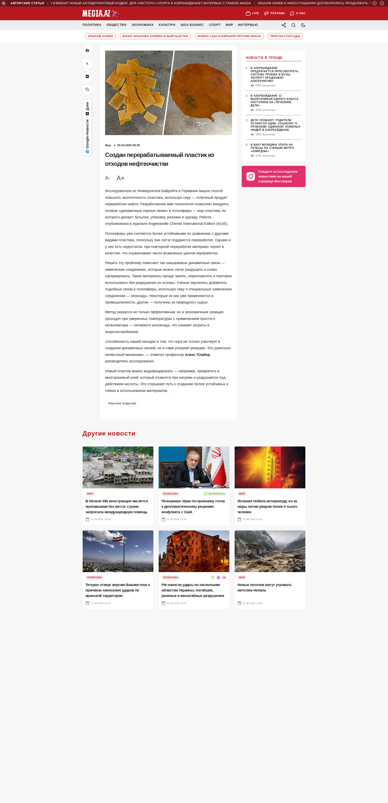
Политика (92, 24)
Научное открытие (122, 403)
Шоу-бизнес (192, 24)
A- (107, 178)
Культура (167, 24)
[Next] (382, 3)
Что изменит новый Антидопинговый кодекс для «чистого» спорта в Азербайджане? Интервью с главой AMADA (130, 3)
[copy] (87, 89)
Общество (116, 24)
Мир (229, 24)
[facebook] (87, 50)
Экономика (143, 24)
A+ (120, 178)
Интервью (248, 24)
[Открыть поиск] (293, 25)
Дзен (87, 106)
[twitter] (87, 63)
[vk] (87, 76)
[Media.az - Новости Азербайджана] (100, 13)
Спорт (215, 24)
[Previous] (375, 3)
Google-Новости (87, 134)
